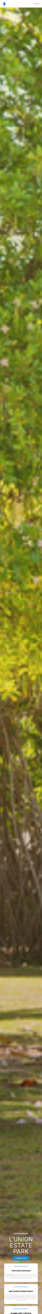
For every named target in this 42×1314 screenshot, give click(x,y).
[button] (21, 1258)
